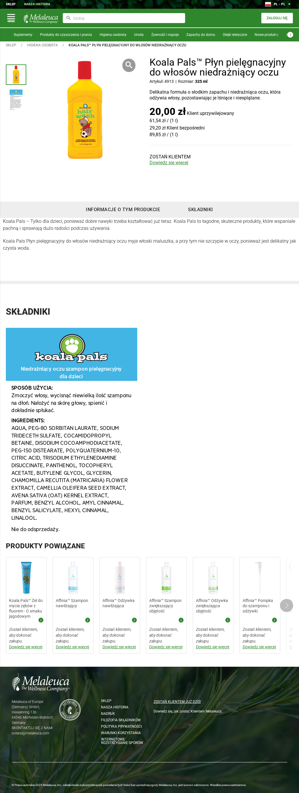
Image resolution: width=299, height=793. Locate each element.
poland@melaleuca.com (30, 733)
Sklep (10, 4)
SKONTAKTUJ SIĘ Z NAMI (32, 728)
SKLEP (11, 45)
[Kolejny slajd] (286, 605)
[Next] (290, 35)
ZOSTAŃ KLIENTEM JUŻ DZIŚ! (177, 702)
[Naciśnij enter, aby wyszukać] (69, 18)
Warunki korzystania (121, 733)
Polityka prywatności (121, 726)
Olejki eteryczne (235, 35)
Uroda (139, 35)
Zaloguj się (277, 18)
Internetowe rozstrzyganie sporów (122, 741)
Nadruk (108, 713)
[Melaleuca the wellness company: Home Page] (40, 18)
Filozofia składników (121, 720)
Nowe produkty (267, 35)
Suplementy (23, 35)
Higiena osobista (113, 35)
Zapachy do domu (200, 35)
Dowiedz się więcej (169, 162)
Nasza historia (37, 4)
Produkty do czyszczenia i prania (66, 35)
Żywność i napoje (165, 35)
